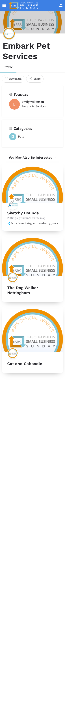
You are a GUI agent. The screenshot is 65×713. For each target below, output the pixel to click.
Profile (8, 67)
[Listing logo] (9, 33)
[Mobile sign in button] (60, 5)
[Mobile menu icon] (4, 5)
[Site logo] (24, 5)
